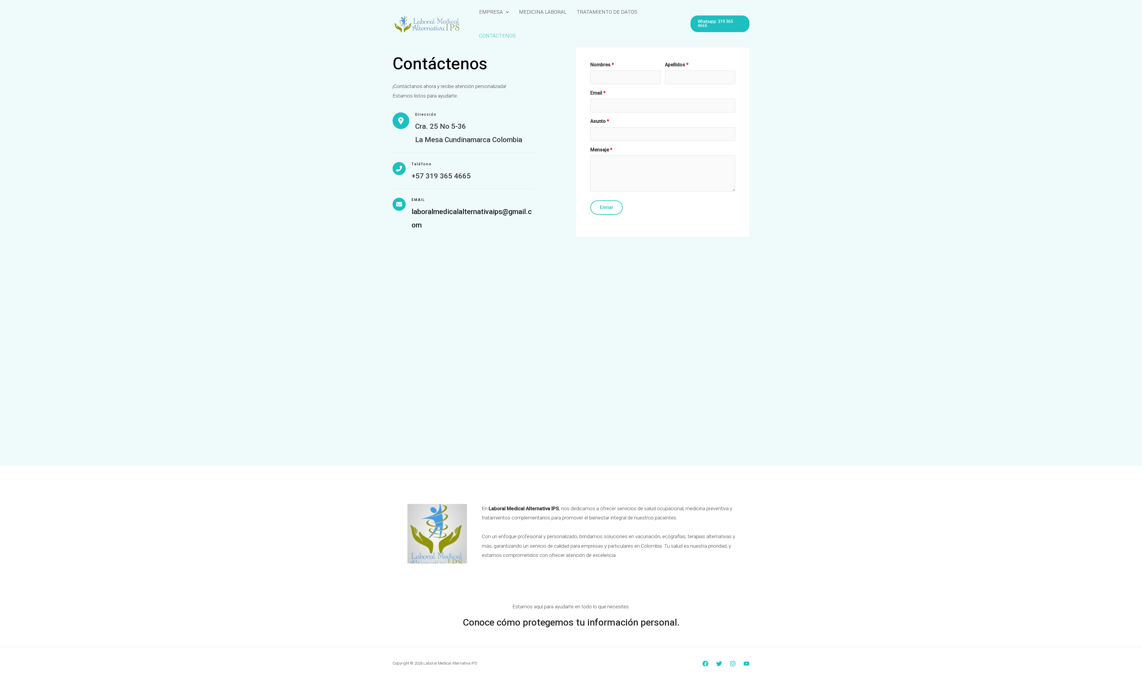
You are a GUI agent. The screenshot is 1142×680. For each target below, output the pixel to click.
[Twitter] (719, 664)
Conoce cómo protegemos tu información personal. (571, 622)
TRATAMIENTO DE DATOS (607, 12)
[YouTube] (746, 664)
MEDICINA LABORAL (543, 12)
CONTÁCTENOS (497, 36)
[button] (506, 12)
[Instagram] (733, 664)
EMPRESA (491, 12)
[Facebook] (705, 664)
